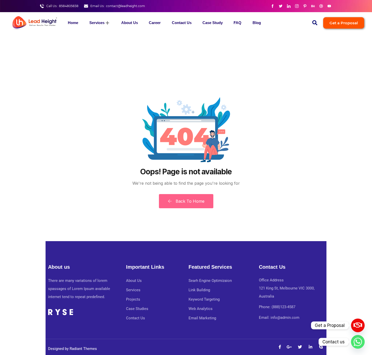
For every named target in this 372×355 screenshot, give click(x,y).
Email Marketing (202, 318)
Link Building (199, 290)
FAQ (237, 22)
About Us (129, 22)
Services (97, 22)
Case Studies (137, 308)
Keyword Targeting (204, 299)
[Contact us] (358, 325)
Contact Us (182, 22)
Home (73, 22)
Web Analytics (201, 308)
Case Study (212, 22)
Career (155, 22)
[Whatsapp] (358, 342)
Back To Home (189, 201)
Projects (133, 299)
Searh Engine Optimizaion (210, 280)
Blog (257, 22)
